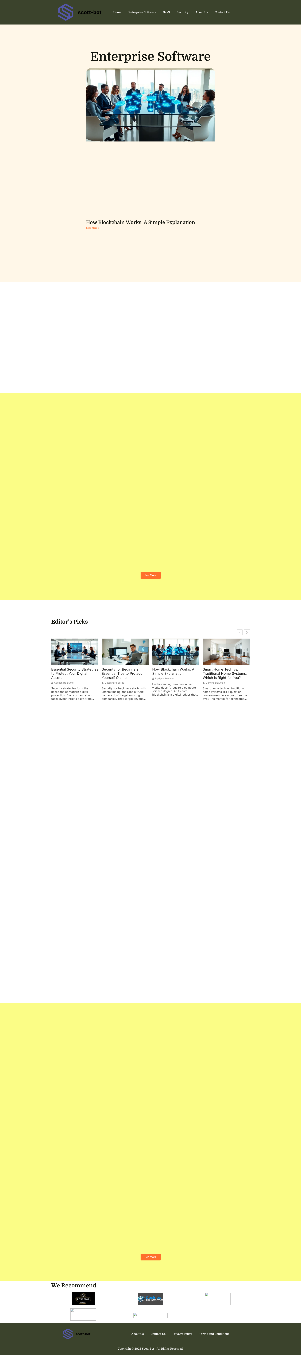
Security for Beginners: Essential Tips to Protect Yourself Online (122, 673)
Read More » (92, 228)
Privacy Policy (182, 1334)
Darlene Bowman (164, 678)
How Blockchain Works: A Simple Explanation (140, 222)
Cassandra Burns (64, 682)
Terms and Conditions (214, 1334)
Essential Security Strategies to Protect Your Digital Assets (74, 673)
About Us (201, 12)
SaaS (166, 12)
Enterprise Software (142, 12)
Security (182, 12)
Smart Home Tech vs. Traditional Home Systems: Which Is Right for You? (225, 673)
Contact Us (222, 12)
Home (117, 12)
